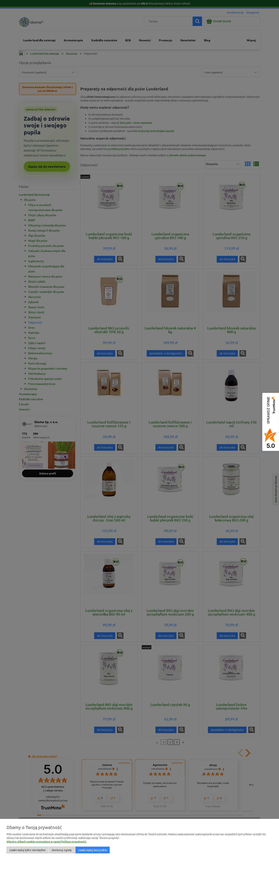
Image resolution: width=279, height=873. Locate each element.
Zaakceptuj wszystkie (92, 850)
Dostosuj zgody (62, 850)
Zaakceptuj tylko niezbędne (27, 850)
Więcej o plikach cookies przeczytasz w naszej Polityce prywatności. (47, 841)
